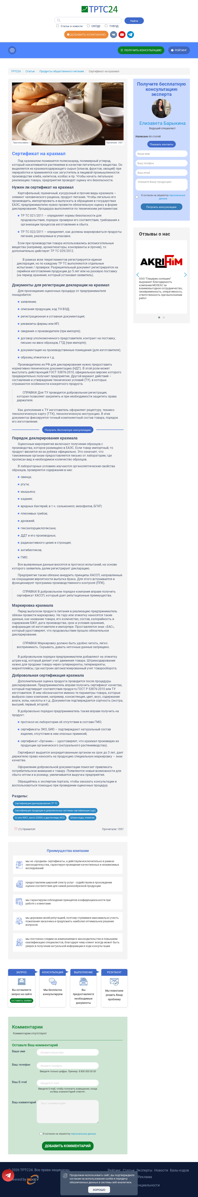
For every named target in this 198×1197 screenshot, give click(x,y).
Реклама (145, 1177)
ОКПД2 (95, 26)
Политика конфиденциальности (134, 1185)
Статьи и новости (71, 26)
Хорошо (99, 1190)
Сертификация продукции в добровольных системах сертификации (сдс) (55, 810)
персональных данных (83, 1133)
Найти (134, 21)
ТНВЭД (113, 26)
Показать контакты (161, 144)
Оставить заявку (21, 1000)
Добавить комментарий (68, 1146)
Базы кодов (179, 1170)
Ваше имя (18, 1051)
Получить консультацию (161, 207)
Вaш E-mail (19, 1082)
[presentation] (138, 275)
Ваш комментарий (24, 1102)
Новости (161, 1170)
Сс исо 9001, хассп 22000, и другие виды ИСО (40, 817)
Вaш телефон (21, 1064)
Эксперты (144, 1170)
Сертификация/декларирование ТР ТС (36, 803)
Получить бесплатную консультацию (68, 430)
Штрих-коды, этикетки (82, 817)
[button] (159, 317)
